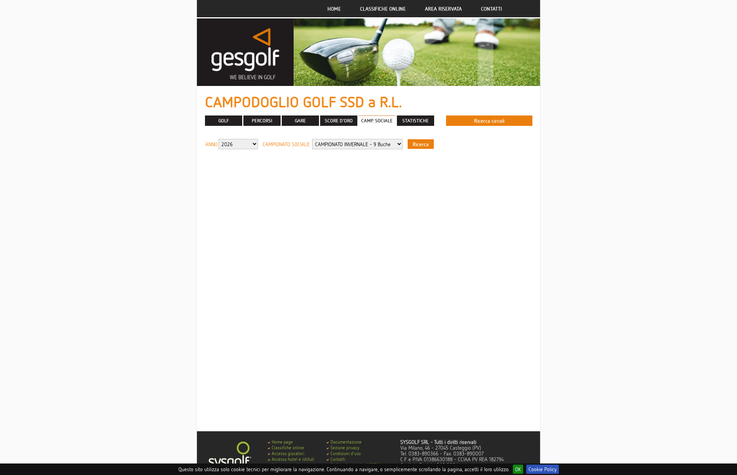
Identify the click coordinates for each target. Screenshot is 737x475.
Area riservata (443, 8)
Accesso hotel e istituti (293, 459)
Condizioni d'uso (345, 453)
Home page (282, 442)
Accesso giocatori (288, 453)
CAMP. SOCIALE (377, 120)
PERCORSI (262, 120)
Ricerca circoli (489, 120)
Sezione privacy (344, 447)
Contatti (491, 8)
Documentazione (346, 442)
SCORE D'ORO (339, 120)
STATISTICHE (415, 120)
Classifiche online (383, 8)
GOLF (223, 120)
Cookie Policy (543, 469)
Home (334, 8)
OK (518, 469)
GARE (300, 120)
